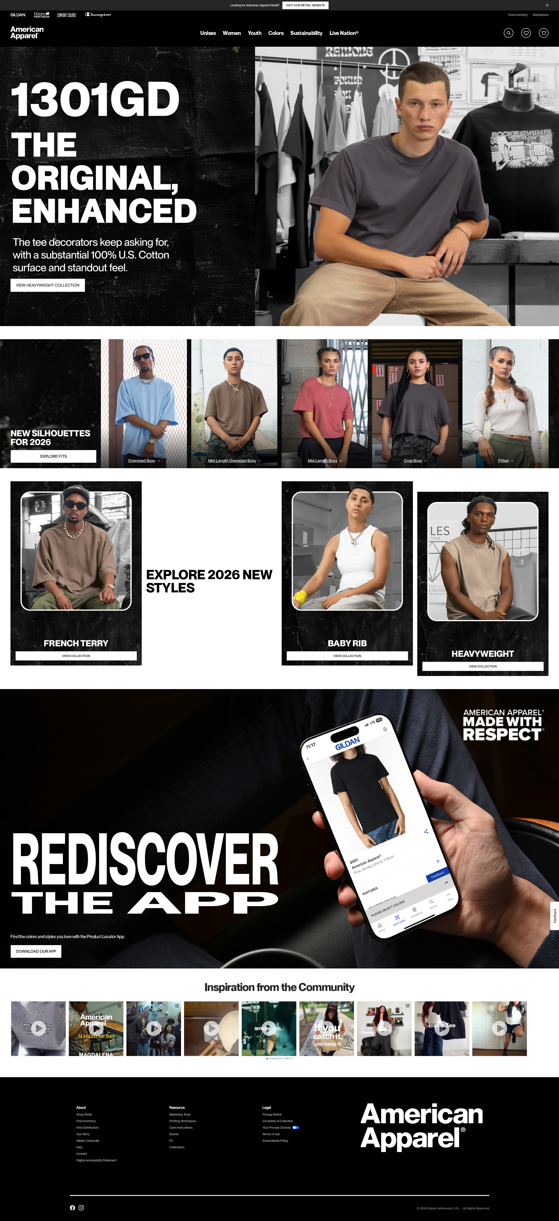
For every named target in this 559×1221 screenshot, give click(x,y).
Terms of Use (271, 1134)
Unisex (208, 33)
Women (232, 33)
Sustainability (306, 33)
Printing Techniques (182, 1121)
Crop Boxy (413, 460)
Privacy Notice (272, 1114)
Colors (275, 33)
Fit (171, 1140)
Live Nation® (344, 33)
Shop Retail (84, 1114)
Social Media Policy (275, 1140)
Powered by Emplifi (281, 1059)
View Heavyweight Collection (47, 285)
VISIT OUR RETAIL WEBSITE (305, 5)
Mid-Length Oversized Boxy (232, 460)
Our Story (83, 1134)
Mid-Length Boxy (322, 460)
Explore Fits (53, 456)
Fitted (503, 460)
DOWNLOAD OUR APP (36, 951)
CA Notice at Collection (277, 1121)
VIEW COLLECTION (76, 655)
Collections (177, 1147)
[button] (554, 916)
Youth (255, 33)
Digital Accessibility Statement (96, 1160)
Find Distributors (87, 1127)
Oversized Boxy (141, 460)
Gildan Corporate (87, 1140)
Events (174, 1134)
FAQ (79, 1147)
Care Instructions (181, 1127)
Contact (81, 1154)
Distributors (541, 15)
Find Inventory (518, 15)
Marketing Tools (180, 1114)
